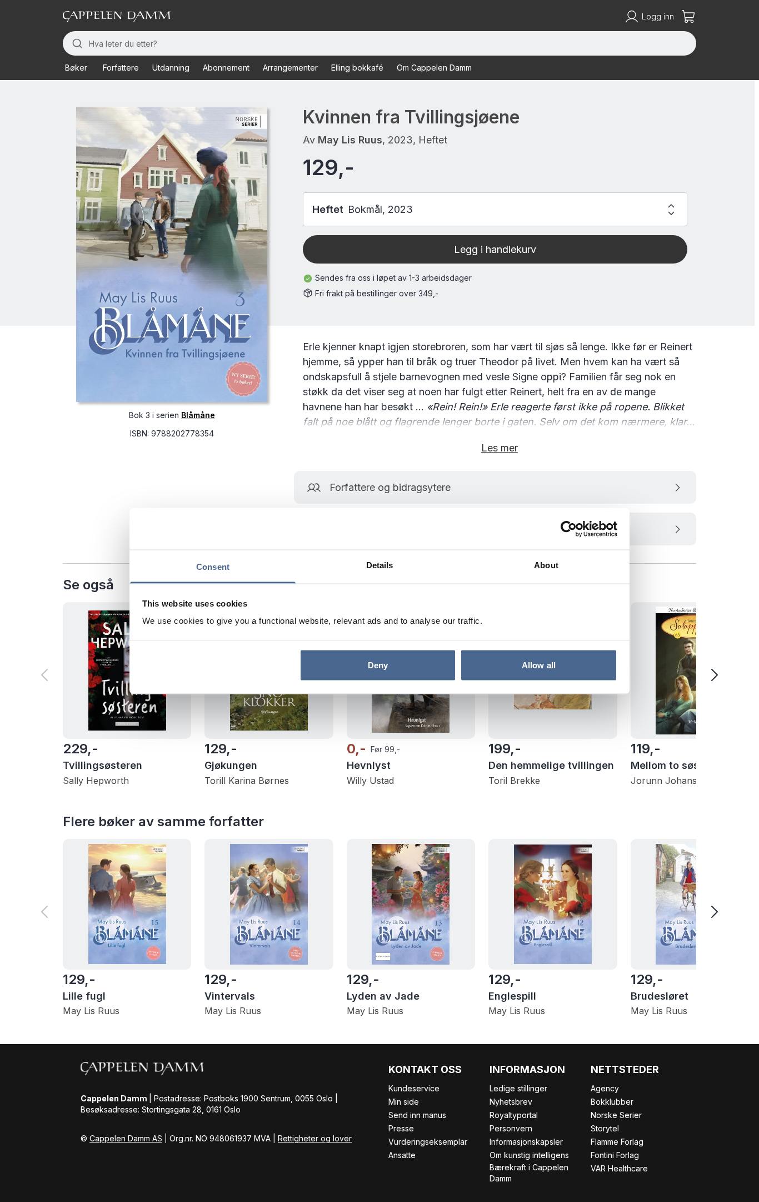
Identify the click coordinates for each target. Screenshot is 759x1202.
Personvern (511, 1128)
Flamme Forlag (617, 1141)
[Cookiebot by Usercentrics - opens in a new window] (568, 528)
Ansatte (402, 1155)
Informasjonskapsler (526, 1141)
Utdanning (170, 67)
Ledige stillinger (518, 1088)
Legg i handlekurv (495, 249)
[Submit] (76, 43)
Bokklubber (612, 1101)
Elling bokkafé (357, 67)
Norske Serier (616, 1115)
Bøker (76, 67)
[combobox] (379, 43)
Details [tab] (379, 565)
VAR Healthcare (619, 1168)
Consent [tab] (212, 567)
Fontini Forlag (615, 1155)
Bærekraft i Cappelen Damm (529, 1173)
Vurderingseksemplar (427, 1141)
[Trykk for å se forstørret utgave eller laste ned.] (171, 254)
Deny (378, 664)
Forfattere (121, 67)
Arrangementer (290, 67)
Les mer (499, 448)
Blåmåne (198, 415)
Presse (401, 1128)
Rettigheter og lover (315, 1138)
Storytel (605, 1128)
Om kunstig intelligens (529, 1155)
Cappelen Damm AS (125, 1138)
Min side (403, 1101)
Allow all (539, 664)
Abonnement (226, 67)
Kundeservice (414, 1088)
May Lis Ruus (350, 140)
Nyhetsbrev (511, 1101)
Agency (605, 1088)
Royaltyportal (514, 1115)
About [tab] (546, 565)
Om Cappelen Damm (434, 67)
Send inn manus (417, 1115)
